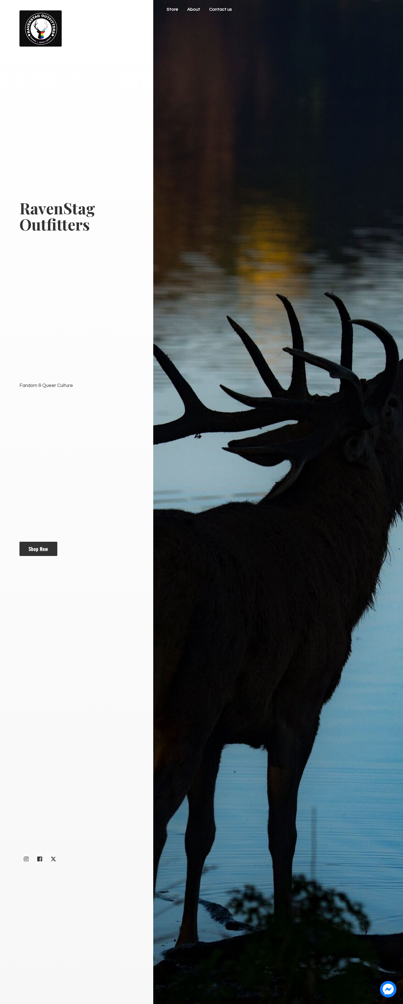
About (193, 9)
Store (172, 9)
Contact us (220, 9)
